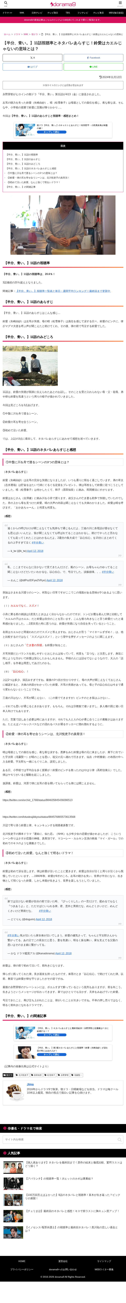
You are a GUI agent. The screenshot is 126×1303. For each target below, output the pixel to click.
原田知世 (38, 1075)
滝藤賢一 (78, 1075)
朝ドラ (9, 1075)
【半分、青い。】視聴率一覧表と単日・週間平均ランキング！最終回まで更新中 (63, 291)
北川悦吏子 (23, 1075)
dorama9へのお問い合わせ (63, 1269)
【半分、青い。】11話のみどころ (23, 164)
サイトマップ (104, 1261)
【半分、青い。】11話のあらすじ (23, 159)
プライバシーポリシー (21, 1269)
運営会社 (63, 1261)
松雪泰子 (51, 1075)
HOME (21, 1261)
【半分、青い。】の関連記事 (21, 187)
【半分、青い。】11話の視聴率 (22, 154)
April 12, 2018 (35, 551)
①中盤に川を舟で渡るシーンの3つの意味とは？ (32, 173)
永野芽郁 (65, 1075)
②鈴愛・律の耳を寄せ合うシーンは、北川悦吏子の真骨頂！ (39, 177)
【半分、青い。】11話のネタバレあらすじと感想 (31, 168)
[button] (119, 1140)
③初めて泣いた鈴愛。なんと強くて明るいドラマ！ (34, 182)
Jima (30, 1084)
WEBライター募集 (104, 1269)
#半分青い (38, 542)
